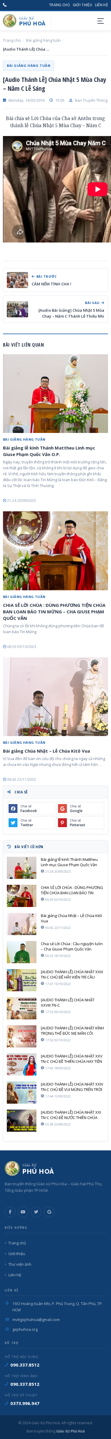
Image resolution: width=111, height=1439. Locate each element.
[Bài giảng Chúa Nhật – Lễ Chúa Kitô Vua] (55, 696)
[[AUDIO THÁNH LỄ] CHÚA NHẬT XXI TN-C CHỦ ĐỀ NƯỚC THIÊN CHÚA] (21, 1121)
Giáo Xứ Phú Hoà (70, 1431)
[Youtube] (23, 1212)
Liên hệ (101, 4)
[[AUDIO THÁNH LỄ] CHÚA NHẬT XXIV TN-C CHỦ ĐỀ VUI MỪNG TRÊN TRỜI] (21, 1092)
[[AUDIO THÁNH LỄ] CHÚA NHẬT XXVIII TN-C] (21, 1008)
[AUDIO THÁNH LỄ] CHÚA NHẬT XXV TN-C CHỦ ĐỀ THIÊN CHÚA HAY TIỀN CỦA (71, 1058)
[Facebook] (10, 1212)
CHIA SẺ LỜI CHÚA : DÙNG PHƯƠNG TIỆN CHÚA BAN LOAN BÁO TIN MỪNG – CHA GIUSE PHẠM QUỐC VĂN (54, 611)
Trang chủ (59, 4)
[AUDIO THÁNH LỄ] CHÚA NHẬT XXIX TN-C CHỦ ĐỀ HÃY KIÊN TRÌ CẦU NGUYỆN (72, 974)
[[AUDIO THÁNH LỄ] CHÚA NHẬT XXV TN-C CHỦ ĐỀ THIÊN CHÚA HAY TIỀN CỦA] (21, 1064)
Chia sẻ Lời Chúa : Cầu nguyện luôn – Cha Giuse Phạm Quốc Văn (72, 946)
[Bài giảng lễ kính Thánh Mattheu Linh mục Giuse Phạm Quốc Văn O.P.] (55, 393)
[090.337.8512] (5, 5)
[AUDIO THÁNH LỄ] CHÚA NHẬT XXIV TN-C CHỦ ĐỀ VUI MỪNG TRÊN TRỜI (72, 1086)
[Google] (49, 1212)
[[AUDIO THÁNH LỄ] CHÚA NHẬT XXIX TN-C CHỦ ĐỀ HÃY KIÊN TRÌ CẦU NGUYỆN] (21, 980)
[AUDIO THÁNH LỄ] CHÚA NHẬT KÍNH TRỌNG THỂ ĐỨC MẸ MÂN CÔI (72, 1030)
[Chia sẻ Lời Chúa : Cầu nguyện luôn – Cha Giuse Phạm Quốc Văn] (21, 952)
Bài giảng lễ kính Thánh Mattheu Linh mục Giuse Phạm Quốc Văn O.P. (49, 451)
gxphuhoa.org (25, 1329)
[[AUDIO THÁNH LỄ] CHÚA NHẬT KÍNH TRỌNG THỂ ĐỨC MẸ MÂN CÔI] (21, 1036)
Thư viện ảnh (19, 1264)
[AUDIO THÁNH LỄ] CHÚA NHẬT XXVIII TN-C (67, 1002)
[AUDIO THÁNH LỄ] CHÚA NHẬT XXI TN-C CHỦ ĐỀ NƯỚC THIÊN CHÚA (71, 1115)
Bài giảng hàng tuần (43, 40)
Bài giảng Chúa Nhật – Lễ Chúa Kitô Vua (46, 751)
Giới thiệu (82, 4)
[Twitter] (36, 1212)
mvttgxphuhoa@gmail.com (36, 1319)
